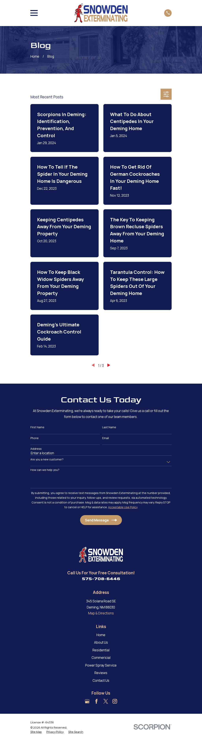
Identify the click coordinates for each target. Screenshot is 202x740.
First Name (37, 427)
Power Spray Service (101, 665)
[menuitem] (36, 732)
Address (36, 449)
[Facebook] (96, 701)
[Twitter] (105, 701)
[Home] (101, 13)
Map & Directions (101, 613)
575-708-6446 (101, 578)
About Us (101, 642)
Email (105, 438)
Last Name (109, 427)
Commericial (101, 657)
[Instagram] (114, 701)
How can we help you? (44, 470)
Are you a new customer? (47, 459)
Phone (34, 438)
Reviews (100, 673)
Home (100, 635)
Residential (101, 650)
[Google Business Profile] (87, 701)
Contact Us (101, 680)
